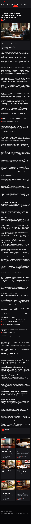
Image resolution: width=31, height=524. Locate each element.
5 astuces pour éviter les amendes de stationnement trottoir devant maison (7, 492)
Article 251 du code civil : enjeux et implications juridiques (23, 492)
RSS (9, 514)
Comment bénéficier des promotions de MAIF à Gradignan (23, 471)
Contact (15, 6)
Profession (11, 4)
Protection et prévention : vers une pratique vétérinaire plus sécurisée (12, 48)
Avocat (15, 4)
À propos (10, 6)
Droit (22, 4)
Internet (18, 4)
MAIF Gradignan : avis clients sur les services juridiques (22, 450)
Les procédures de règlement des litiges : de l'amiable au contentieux (12, 46)
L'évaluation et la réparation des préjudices (9, 47)
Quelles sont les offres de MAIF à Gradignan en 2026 (6, 471)
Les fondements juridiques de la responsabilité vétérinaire (11, 43)
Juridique (6, 4)
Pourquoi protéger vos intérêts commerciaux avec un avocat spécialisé (6, 450)
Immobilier (3, 6)
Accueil (2, 4)
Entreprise (26, 4)
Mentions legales (6, 514)
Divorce (7, 6)
